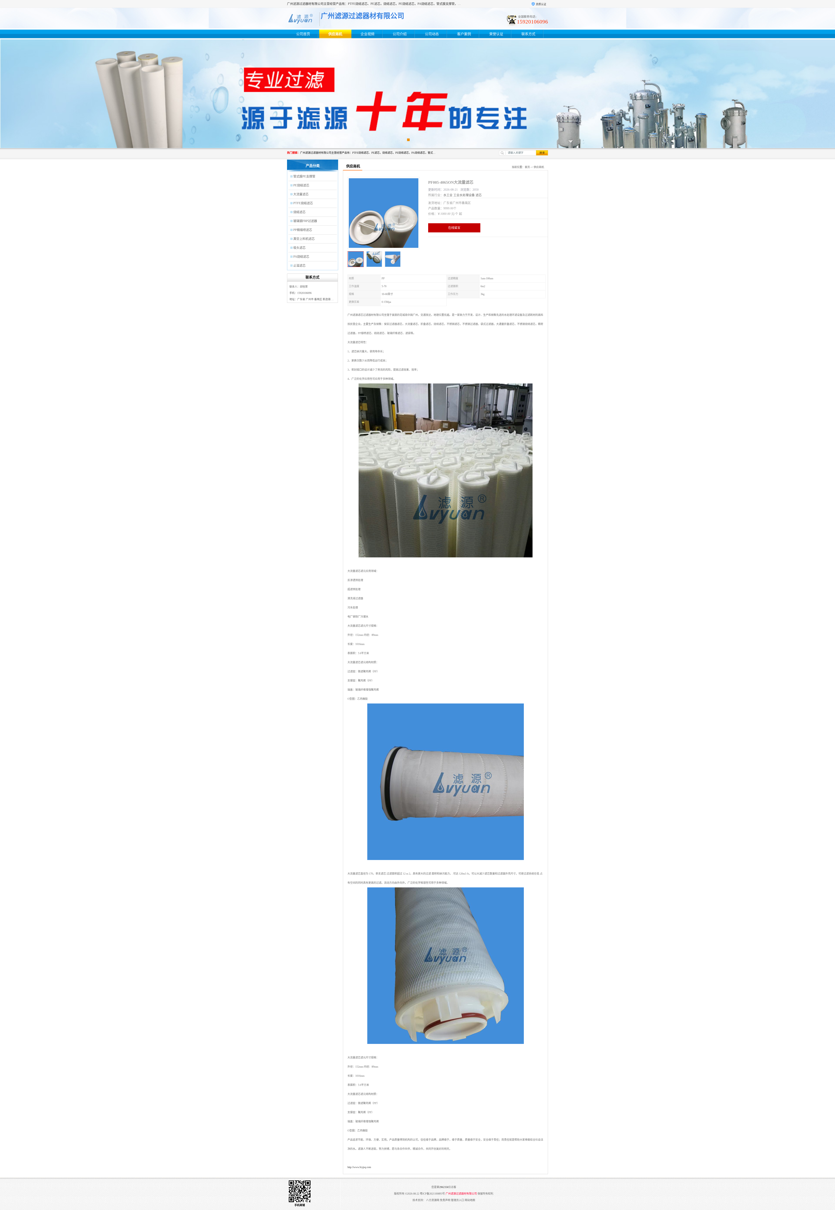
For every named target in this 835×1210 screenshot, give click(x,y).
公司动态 (432, 34)
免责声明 (445, 1200)
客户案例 (464, 34)
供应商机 (335, 34)
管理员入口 (457, 1200)
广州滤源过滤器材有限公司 (461, 1193)
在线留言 (454, 227)
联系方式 (528, 34)
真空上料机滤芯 (304, 238)
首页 (527, 167)
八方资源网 (432, 1200)
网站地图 (470, 1200)
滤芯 (479, 195)
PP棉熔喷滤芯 (302, 230)
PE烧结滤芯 (301, 185)
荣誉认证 (496, 34)
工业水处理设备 (464, 195)
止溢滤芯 (299, 265)
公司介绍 (400, 34)
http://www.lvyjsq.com (359, 1167)
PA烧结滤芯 (301, 256)
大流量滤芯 (301, 194)
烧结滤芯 (299, 212)
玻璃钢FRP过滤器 (305, 221)
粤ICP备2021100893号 (432, 1193)
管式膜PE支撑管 (304, 176)
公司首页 (303, 34)
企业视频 (367, 34)
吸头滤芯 (299, 247)
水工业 (448, 195)
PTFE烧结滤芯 (303, 203)
